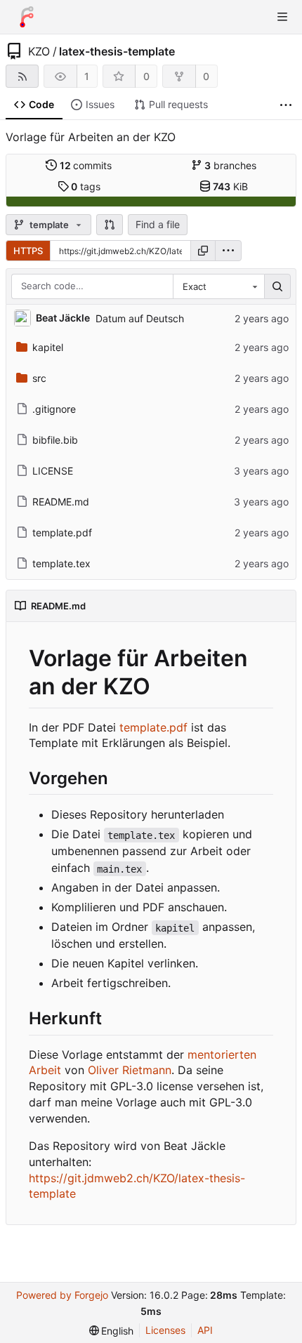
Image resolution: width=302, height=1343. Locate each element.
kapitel (47, 347)
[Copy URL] (203, 250)
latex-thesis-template (117, 51)
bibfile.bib (55, 440)
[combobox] (218, 286)
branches (230, 165)
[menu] (228, 250)
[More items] (285, 105)
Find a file (158, 224)
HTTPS (28, 250)
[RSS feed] (22, 76)
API (205, 1330)
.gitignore (54, 409)
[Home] (26, 16)
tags (85, 186)
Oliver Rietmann (129, 1070)
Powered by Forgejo (62, 1295)
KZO (39, 51)
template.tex (61, 563)
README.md (60, 502)
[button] (109, 224)
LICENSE (52, 471)
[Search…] (277, 286)
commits (86, 165)
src (39, 378)
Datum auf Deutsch (140, 318)
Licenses (165, 1330)
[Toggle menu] (282, 16)
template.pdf (62, 532)
